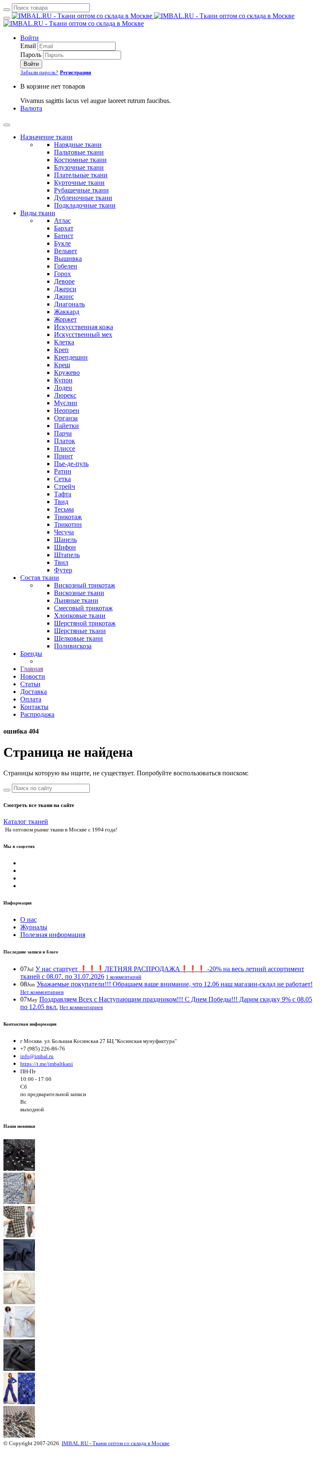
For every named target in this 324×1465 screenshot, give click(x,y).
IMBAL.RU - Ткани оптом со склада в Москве (116, 1443)
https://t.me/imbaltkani (46, 1064)
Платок (64, 440)
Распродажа (37, 714)
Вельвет (65, 251)
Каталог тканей (25, 821)
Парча (63, 433)
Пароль (30, 54)
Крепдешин (71, 357)
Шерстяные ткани (80, 630)
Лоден (63, 387)
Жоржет (65, 319)
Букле (62, 243)
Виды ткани (37, 213)
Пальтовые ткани (79, 152)
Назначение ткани (46, 137)
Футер (63, 570)
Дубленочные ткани (83, 197)
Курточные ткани (79, 182)
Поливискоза (73, 646)
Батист (63, 235)
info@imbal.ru (37, 1056)
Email (28, 45)
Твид (61, 501)
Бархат (63, 228)
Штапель (67, 554)
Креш (62, 364)
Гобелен (65, 266)
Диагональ (69, 304)
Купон (63, 380)
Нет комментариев (42, 992)
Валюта (31, 108)
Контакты (34, 706)
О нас (28, 919)
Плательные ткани (81, 175)
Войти (29, 37)
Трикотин (68, 524)
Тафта (62, 494)
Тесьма (64, 509)
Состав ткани (39, 577)
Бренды (31, 653)
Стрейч (64, 486)
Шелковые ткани (78, 638)
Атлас (62, 220)
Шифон (65, 547)
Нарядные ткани (78, 144)
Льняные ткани (76, 600)
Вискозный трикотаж (84, 585)
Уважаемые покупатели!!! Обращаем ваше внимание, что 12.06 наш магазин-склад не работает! (175, 984)
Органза (66, 418)
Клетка (64, 342)
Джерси (65, 288)
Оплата (30, 699)
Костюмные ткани (80, 159)
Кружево (67, 372)
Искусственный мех (83, 334)
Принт (63, 456)
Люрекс (65, 395)
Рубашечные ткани (81, 190)
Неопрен (66, 410)
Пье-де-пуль (71, 463)
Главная (31, 668)
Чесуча (64, 532)
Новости (32, 676)
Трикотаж (68, 516)
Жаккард (66, 311)
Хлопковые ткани (79, 615)
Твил (61, 562)
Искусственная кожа (83, 326)
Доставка (33, 691)
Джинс (64, 296)
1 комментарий (123, 977)
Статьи (30, 684)
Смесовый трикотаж (83, 608)
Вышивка (68, 258)
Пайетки (66, 425)
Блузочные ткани (79, 167)
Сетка (62, 478)
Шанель (65, 539)
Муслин (65, 402)
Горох (62, 273)
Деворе (64, 281)
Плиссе (64, 448)
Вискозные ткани (79, 592)
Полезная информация (52, 934)
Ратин (62, 471)
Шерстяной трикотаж (85, 623)
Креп (61, 349)
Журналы (33, 927)
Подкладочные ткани (85, 205)
